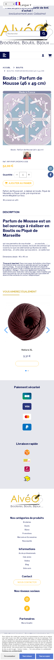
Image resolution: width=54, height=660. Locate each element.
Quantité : (8, 175)
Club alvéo (27, 557)
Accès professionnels (27, 553)
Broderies (27, 522)
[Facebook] (50, 175)
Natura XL (27, 350)
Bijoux (27, 530)
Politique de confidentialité (12, 651)
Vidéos (27, 561)
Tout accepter (44, 656)
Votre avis (27, 568)
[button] (25, 370)
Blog (27, 564)
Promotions (27, 533)
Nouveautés (27, 541)
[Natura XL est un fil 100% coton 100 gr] (27, 322)
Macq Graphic (27, 623)
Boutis (27, 526)
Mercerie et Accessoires (27, 537)
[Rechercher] (43, 33)
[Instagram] (50, 168)
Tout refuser (27, 656)
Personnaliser (9, 656)
